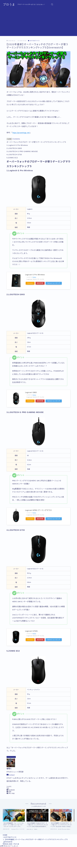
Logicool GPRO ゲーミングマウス (38, 510)
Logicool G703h (31, 631)
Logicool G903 (31, 392)
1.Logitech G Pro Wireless (17, 145)
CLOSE (9, 139)
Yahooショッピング (53, 283)
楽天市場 (40, 283)
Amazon (30, 283)
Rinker (34, 277)
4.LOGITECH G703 (14, 154)
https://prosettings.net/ (21, 133)
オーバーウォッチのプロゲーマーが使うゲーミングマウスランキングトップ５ (36, 142)
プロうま (9, 4)
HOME (5, 835)
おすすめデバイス (35, 40)
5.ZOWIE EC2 (12, 158)
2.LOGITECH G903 (14, 148)
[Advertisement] (38, 23)
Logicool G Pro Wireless (35, 275)
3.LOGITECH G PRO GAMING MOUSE (22, 151)
